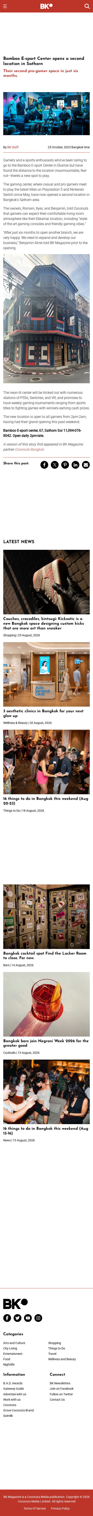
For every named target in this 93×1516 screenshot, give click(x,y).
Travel (52, 1353)
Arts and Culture (14, 1343)
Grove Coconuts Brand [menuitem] (18, 1410)
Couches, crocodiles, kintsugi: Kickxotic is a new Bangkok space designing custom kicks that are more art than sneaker (43, 623)
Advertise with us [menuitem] (14, 1394)
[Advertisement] (46, 33)
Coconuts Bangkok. (30, 449)
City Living (10, 1348)
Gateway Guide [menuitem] (13, 1388)
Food (6, 1359)
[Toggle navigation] (5, 6)
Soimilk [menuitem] (8, 1415)
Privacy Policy (60, 1508)
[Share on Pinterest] (65, 465)
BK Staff (13, 147)
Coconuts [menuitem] (9, 1405)
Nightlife (8, 1364)
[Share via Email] (86, 465)
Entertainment (12, 1353)
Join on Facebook (62, 1388)
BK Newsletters (60, 1383)
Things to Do (56, 1348)
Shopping (54, 1343)
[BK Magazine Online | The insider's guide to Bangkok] (46, 6)
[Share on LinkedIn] (75, 465)
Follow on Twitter (61, 1394)
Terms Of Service (35, 1508)
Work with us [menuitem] (12, 1399)
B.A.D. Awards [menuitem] (12, 1383)
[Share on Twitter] (55, 465)
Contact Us (57, 1399)
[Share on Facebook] (44, 465)
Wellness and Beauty (62, 1359)
